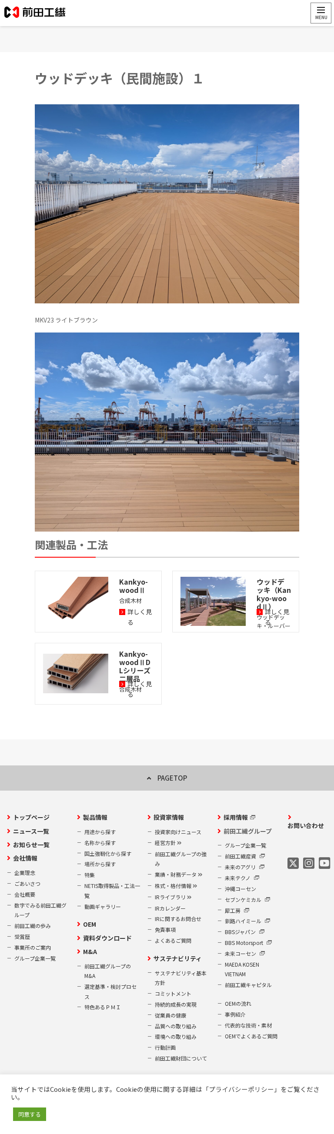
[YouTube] (324, 863)
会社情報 (25, 858)
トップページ (31, 817)
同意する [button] (29, 1114)
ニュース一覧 (31, 831)
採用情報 (236, 817)
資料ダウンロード (107, 938)
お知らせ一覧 (31, 844)
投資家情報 (169, 817)
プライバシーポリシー (241, 1089)
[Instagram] (308, 863)
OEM (89, 924)
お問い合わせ (305, 825)
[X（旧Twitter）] (293, 862)
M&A (90, 951)
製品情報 (95, 817)
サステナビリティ (178, 958)
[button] (321, 13)
